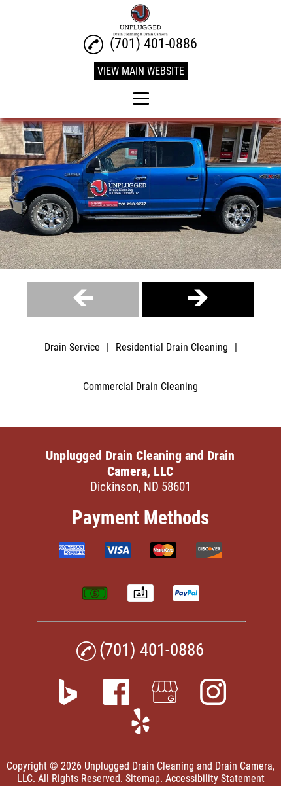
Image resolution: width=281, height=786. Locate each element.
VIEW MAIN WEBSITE (140, 71)
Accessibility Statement (215, 778)
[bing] (68, 700)
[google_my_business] (165, 700)
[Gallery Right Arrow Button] (198, 299)
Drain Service (72, 347)
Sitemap (142, 778)
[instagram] (213, 700)
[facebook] (116, 700)
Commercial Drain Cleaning (140, 386)
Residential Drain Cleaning (172, 347)
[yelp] (140, 730)
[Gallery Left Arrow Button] (83, 299)
